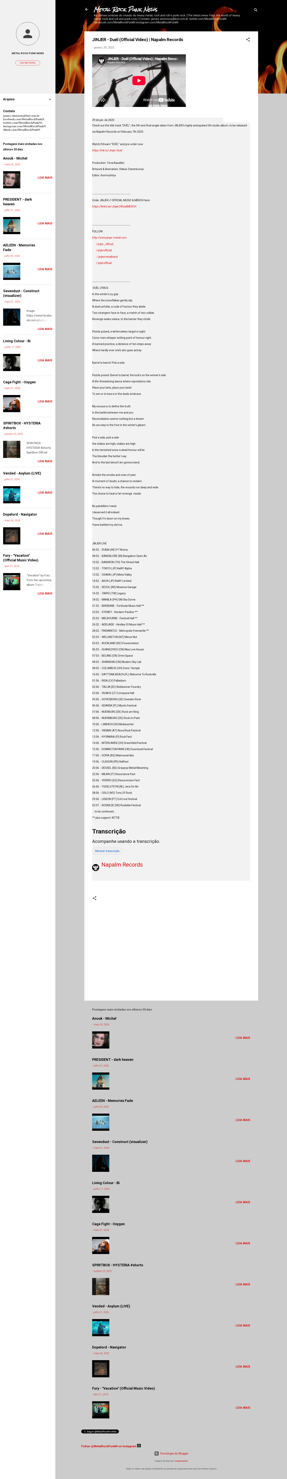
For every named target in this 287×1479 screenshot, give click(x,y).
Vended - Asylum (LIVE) (111, 1306)
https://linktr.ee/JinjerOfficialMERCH (114, 206)
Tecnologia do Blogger (173, 1453)
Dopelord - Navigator (109, 1347)
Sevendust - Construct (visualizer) (120, 1142)
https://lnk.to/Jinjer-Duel (107, 150)
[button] (248, 40)
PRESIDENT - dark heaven (112, 1059)
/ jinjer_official (104, 243)
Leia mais (243, 1038)
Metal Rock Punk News (125, 9)
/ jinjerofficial (104, 250)
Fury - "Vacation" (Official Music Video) (123, 1388)
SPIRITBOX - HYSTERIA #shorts (117, 1265)
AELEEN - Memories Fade (112, 1101)
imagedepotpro (181, 1461)
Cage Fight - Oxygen (108, 1224)
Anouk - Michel (104, 1018)
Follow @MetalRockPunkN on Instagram (108, 1446)
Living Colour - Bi (106, 1183)
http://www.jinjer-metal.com (109, 237)
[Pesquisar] (255, 11)
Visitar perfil (28, 63)
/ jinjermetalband (107, 256)
